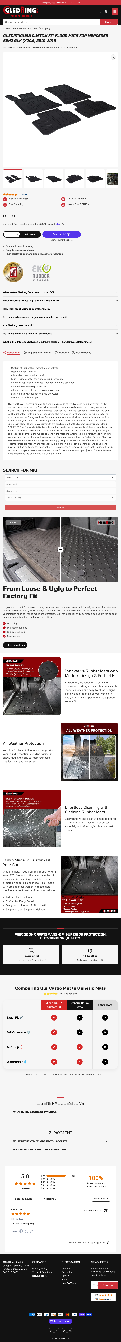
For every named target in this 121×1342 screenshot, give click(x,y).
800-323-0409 (10, 1272)
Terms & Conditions (42, 1272)
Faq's (64, 1279)
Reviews (66, 1275)
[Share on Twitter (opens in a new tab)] (26, 1231)
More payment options (62, 240)
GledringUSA (64, 1338)
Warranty (64, 352)
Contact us (67, 1272)
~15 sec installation (15, 645)
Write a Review (101, 1199)
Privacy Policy (39, 1268)
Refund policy (39, 1275)
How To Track (69, 1283)
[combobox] (60, 22)
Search (108, 22)
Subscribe (108, 1285)
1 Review (23, 194)
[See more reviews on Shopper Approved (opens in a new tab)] (31, 1231)
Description (13, 352)
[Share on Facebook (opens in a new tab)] (21, 1231)
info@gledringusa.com (15, 1268)
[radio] (60, 1176)
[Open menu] (115, 11)
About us (66, 1268)
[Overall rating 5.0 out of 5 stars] (10, 195)
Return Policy (83, 352)
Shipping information (39, 352)
